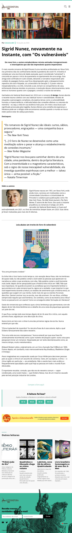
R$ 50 (49, 402)
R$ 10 (23, 402)
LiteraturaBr (9, 43)
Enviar (48, 516)
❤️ (65, 523)
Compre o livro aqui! (36, 385)
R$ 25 (32, 402)
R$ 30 (40, 402)
